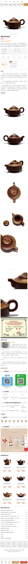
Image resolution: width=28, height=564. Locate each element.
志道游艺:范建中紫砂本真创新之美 (8, 520)
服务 (22, 1)
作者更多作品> (4, 53)
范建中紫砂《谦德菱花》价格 (7, 510)
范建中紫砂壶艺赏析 (5, 528)
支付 (18, 1)
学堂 (15, 4)
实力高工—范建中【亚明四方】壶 (7, 524)
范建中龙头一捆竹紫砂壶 (6, 538)
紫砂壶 (6, 4)
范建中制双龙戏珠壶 (20, 499)
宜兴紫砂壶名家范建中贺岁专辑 (7, 532)
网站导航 (19, 551)
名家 (18, 4)
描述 (6, 1)
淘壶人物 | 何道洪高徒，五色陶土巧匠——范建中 (10, 516)
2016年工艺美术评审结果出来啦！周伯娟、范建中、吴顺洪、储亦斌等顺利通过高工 (10, 522)
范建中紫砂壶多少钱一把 (6, 514)
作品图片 (3, 93)
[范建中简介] (4, 64)
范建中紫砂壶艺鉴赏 (5, 530)
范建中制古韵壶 (7, 467)
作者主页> (16, 61)
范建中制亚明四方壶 (7, 499)
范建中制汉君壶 (7, 483)
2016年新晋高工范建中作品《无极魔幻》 (9, 526)
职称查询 (23, 4)
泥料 (14, 1)
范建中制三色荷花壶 (20, 467)
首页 (2, 4)
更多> (26, 455)
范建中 (5, 49)
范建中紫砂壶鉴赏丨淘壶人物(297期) (8, 512)
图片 (10, 1)
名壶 (11, 4)
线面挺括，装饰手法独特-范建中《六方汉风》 (10, 518)
